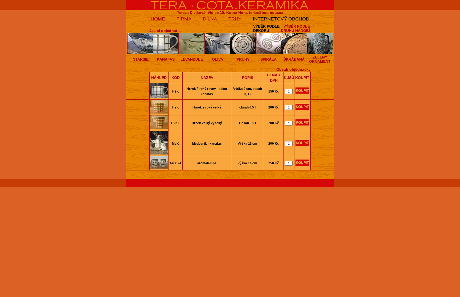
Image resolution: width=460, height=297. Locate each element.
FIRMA (183, 19)
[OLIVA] (217, 53)
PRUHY (243, 59)
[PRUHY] (243, 53)
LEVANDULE (191, 59)
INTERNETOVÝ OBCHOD (281, 19)
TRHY (234, 19)
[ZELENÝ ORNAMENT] (320, 53)
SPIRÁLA (268, 59)
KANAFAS (166, 59)
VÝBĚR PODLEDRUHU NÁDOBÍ (295, 28)
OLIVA (217, 59)
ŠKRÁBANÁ (294, 59)
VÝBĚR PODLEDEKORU (266, 28)
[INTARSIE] (140, 53)
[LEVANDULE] (192, 53)
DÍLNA (210, 19)
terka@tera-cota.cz (266, 12)
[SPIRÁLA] (268, 53)
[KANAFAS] (166, 53)
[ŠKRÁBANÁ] (294, 53)
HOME (158, 19)
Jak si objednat (163, 30)
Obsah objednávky (293, 69)
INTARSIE (140, 59)
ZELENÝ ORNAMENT (320, 59)
